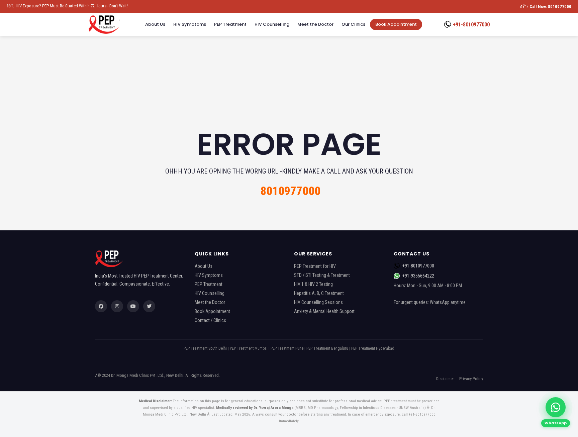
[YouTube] (133, 306)
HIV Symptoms (189, 24)
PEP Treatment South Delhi (205, 348)
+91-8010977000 (471, 24)
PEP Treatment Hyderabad (372, 348)
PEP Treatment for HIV (315, 266)
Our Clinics (353, 24)
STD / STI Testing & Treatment (322, 275)
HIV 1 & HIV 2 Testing (313, 284)
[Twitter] (149, 306)
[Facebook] (101, 306)
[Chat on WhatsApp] (556, 407)
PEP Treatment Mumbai (249, 348)
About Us (155, 24)
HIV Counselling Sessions (318, 302)
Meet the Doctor (315, 24)
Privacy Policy (471, 378)
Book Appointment (396, 24)
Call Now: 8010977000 (550, 6)
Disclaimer (445, 378)
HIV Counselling (272, 24)
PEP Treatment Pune (287, 348)
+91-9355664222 (418, 276)
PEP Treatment (230, 24)
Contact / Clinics (210, 320)
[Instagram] (117, 306)
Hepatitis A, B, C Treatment (319, 293)
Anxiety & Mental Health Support (324, 311)
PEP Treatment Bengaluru (327, 348)
